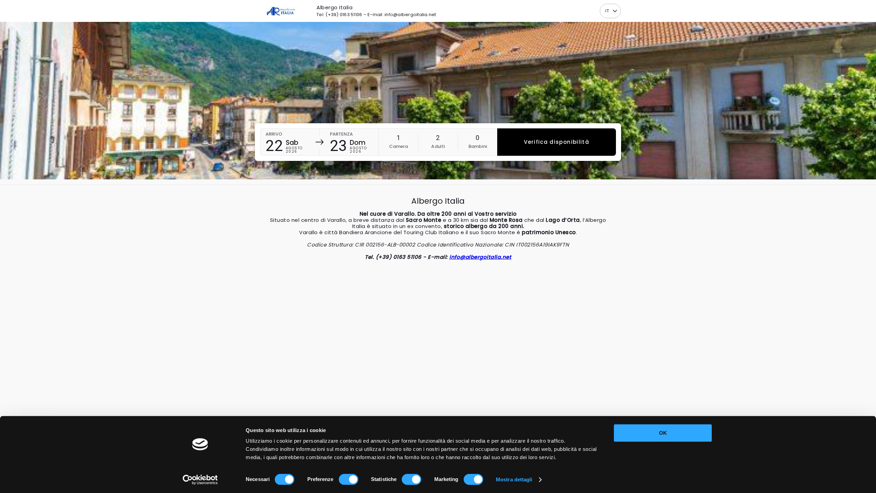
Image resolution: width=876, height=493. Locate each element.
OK (663, 433)
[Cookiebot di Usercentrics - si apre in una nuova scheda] (200, 480)
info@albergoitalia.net (480, 257)
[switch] (348, 479)
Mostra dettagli (514, 479)
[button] (614, 11)
